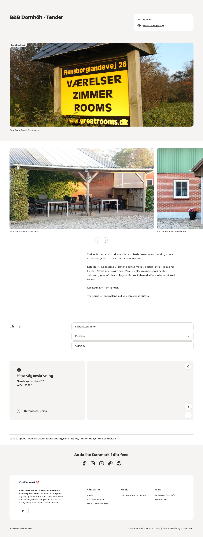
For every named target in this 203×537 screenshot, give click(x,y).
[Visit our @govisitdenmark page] (110, 463)
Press (90, 495)
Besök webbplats (152, 25)
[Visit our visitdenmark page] (101, 463)
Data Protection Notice (140, 528)
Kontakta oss (162, 499)
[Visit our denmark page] (84, 463)
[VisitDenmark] (29, 482)
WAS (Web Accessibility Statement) (174, 528)
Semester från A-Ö (165, 495)
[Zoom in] (188, 406)
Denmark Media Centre (133, 495)
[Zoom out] (188, 415)
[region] (140, 390)
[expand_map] (188, 366)
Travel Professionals (97, 503)
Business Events (95, 499)
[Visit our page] (92, 463)
